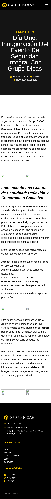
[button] (46, 5)
